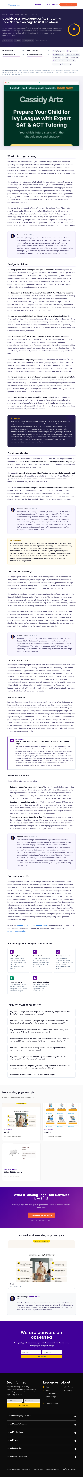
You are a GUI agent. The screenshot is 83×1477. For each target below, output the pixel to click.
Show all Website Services (17, 1424)
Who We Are (68, 1387)
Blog (47, 1387)
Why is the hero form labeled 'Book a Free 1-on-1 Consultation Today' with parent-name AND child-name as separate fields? (39, 1031)
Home (4, 14)
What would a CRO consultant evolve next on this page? (32, 1075)
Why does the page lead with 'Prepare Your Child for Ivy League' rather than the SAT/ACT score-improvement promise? (40, 1013)
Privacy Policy (38, 1469)
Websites (55, 4)
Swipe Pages (29, 41)
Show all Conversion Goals (17, 1456)
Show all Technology (15, 1432)
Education (9, 41)
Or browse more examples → (41, 1220)
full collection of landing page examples (32, 925)
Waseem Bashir (33, 1297)
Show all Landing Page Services (19, 1416)
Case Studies (51, 1393)
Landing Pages (40, 4)
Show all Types (12, 1440)
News (48, 1390)
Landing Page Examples (18, 14)
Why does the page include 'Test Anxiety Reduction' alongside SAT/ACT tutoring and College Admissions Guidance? (38, 1058)
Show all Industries (14, 1448)
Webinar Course (52, 1403)
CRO (49, 4)
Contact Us (68, 4)
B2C (18, 41)
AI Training (68, 1390)
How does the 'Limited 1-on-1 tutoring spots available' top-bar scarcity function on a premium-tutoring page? (38, 1049)
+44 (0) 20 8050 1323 (69, 1469)
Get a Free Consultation (41, 1215)
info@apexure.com (52, 1469)
